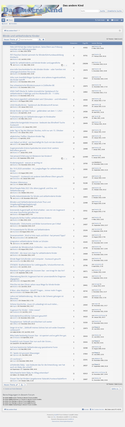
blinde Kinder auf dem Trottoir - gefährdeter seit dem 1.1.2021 (36, 111)
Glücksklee (16, 178)
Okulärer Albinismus (18, 182)
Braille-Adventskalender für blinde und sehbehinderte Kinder (35, 196)
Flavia (96, 327)
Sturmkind (16, 231)
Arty (54, 417)
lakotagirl (97, 284)
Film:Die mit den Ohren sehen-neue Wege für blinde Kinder (35, 284)
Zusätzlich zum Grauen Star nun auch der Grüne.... (31, 341)
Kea (14, 272)
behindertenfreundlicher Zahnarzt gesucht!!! (28, 316)
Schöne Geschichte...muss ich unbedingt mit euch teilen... (34, 304)
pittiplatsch (97, 358)
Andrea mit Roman (99, 315)
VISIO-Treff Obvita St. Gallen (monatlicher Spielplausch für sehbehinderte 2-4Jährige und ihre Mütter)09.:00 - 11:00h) (34, 92)
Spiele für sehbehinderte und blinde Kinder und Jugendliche (35, 63)
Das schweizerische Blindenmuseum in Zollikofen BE (32, 85)
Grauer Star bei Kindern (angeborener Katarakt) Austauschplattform (38, 378)
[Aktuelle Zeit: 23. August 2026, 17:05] (120, 30)
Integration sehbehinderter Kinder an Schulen (29, 241)
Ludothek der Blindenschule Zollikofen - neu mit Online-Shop (36, 247)
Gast (14, 184)
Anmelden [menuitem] (122, 20)
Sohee (14, 158)
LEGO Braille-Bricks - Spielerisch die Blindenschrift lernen (34, 105)
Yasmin (96, 116)
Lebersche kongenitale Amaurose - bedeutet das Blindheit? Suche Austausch (37, 123)
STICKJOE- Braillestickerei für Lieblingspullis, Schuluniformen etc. (37, 264)
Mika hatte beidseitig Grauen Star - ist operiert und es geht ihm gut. (38, 335)
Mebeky (96, 335)
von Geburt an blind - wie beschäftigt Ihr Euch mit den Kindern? (36, 142)
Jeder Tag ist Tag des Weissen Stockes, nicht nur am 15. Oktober (36, 130)
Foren (11, 20)
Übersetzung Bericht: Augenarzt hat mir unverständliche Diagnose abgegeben (38, 277)
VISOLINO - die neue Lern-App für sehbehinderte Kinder (33, 253)
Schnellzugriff (3, 20)
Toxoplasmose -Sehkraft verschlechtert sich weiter (31, 321)
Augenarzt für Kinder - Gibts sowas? (25, 310)
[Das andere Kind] (32, 11)
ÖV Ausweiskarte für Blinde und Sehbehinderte (30, 229)
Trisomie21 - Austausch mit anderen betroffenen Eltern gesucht (36, 176)
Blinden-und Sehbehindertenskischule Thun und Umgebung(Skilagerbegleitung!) (30, 203)
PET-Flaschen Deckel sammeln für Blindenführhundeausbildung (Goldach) (37, 56)
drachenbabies (17, 127)
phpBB (56, 414)
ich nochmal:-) (16, 359)
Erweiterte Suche (115, 11)
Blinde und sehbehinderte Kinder (21, 35)
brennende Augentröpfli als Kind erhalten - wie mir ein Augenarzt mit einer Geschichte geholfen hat (37, 211)
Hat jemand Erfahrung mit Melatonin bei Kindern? (31, 156)
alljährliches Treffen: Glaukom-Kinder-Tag (27, 136)
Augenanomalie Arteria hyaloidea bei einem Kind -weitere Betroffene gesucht (34, 149)
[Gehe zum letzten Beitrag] (100, 46)
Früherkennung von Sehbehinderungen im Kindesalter (33, 116)
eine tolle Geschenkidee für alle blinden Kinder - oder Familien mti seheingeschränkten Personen (38, 70)
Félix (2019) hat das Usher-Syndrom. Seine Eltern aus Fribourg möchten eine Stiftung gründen (36, 48)
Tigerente (15, 355)
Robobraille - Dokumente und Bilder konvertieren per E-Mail (35, 223)
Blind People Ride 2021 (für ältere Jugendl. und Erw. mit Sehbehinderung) (33, 189)
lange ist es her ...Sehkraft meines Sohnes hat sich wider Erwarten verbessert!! (37, 328)
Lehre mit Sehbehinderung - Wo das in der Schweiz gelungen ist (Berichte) (36, 297)
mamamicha (16, 261)
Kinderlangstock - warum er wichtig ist (26, 162)
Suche (102, 11)
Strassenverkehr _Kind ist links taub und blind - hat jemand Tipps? (37, 235)
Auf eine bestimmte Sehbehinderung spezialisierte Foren (34, 347)
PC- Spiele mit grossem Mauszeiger (25, 353)
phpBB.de (71, 419)
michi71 (15, 144)
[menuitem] (108, 20)
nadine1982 (16, 281)
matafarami (16, 312)
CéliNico (15, 323)
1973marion (16, 337)
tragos (14, 306)
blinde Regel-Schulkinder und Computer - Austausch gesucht (35, 259)
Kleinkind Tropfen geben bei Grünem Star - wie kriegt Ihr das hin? (37, 270)
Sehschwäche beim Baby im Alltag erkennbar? (29, 372)
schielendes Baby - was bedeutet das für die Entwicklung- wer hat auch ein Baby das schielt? (37, 366)
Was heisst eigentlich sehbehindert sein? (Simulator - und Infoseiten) (38, 99)
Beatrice (15, 51)
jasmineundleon (19, 237)
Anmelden (14, 23)
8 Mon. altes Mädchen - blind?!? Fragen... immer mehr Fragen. (36, 290)
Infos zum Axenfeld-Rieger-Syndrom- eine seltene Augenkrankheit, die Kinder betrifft (38, 78)
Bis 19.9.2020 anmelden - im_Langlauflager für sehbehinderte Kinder (36, 169)
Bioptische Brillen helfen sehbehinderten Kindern (30, 218)
